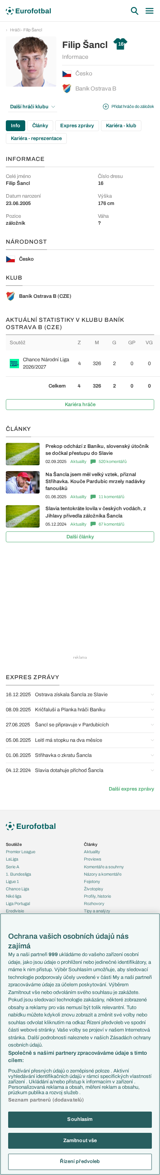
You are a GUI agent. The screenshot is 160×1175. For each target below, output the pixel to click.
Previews (92, 859)
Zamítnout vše (80, 1140)
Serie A (12, 866)
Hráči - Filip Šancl (26, 29)
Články (40, 125)
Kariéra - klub (121, 125)
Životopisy (93, 888)
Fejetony (92, 881)
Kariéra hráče (80, 404)
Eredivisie (15, 911)
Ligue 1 (12, 881)
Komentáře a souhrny (104, 866)
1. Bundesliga (18, 874)
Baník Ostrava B (95, 88)
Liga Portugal (18, 903)
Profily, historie (97, 896)
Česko (83, 73)
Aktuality (78, 461)
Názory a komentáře (103, 874)
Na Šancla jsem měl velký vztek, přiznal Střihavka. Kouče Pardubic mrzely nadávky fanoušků (95, 481)
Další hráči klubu (29, 106)
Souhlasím (79, 1119)
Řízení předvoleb (80, 1161)
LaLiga (12, 859)
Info (15, 125)
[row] (83, 363)
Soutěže (14, 844)
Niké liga (13, 896)
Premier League (20, 851)
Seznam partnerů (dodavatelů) (46, 1100)
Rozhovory (94, 903)
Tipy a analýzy (97, 911)
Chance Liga (17, 888)
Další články (80, 537)
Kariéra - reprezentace (36, 138)
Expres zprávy (77, 125)
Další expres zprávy (131, 789)
